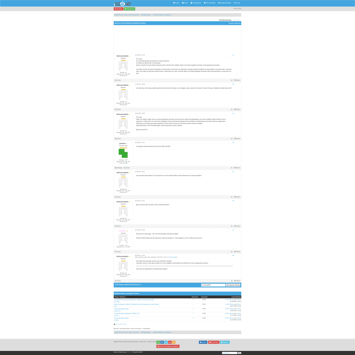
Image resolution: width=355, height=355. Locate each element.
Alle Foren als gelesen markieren (168, 346)
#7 (233, 230)
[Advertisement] (177, 40)
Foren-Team (214, 342)
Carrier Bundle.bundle (121, 309)
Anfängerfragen (146, 15)
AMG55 (238, 299)
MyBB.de (129, 352)
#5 (233, 171)
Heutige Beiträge (225, 3)
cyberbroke (117, 311)
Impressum (143, 341)
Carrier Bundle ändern (121, 318)
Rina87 (239, 308)
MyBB (140, 352)
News (186, 3)
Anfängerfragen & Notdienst (162, 15)
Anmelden (119, 9)
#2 (233, 84)
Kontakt (203, 342)
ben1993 (116, 301)
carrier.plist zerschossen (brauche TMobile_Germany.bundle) (134, 299)
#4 (233, 142)
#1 (233, 55)
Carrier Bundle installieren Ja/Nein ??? (127, 313)
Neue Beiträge (210, 3)
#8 (233, 255)
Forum (177, 3)
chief (115, 306)
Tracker (116, 315)
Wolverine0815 (173, 257)
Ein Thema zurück (122, 284)
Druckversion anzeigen (121, 324)
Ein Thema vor (135, 284)
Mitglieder (225, 342)
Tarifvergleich (196, 3)
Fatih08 (116, 320)
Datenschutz (152, 341)
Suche (237, 3)
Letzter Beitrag (229, 299)
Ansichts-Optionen (235, 23)
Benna (239, 304)
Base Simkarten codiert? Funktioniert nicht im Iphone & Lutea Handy (136, 304)
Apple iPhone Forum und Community (126, 15)
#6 (233, 200)
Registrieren (130, 9)
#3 (233, 113)
